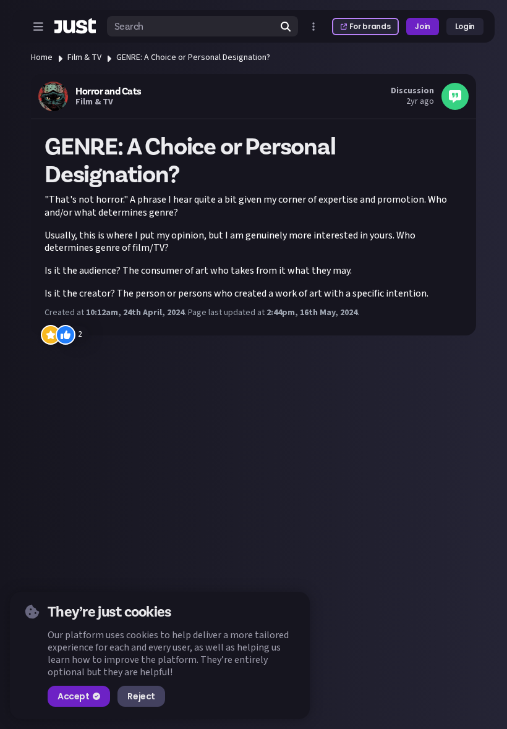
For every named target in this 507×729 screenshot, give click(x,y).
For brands (369, 26)
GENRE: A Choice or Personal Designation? (193, 57)
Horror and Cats (108, 91)
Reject (141, 696)
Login (465, 26)
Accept (73, 696)
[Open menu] (38, 26)
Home (42, 57)
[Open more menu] (313, 26)
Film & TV (84, 57)
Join (422, 26)
